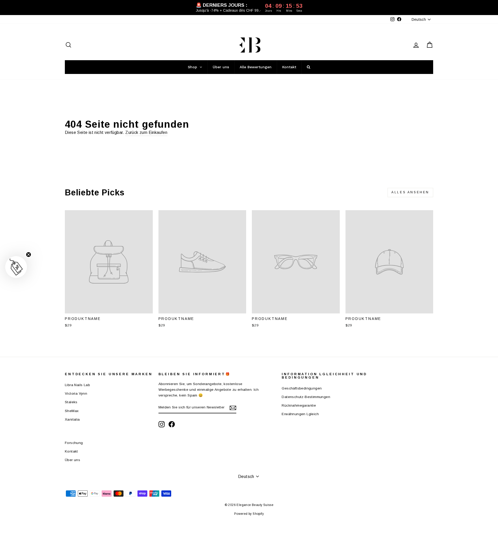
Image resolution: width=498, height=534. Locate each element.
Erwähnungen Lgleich (300, 414)
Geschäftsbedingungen (302, 388)
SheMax (72, 411)
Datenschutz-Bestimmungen (306, 397)
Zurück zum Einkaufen (146, 132)
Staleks (71, 402)
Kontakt (71, 451)
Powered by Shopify (249, 514)
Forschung (74, 443)
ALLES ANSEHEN (410, 192)
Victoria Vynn (76, 393)
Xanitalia (72, 419)
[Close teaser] (28, 254)
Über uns (72, 460)
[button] (16, 267)
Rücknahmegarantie (299, 405)
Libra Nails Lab (77, 385)
